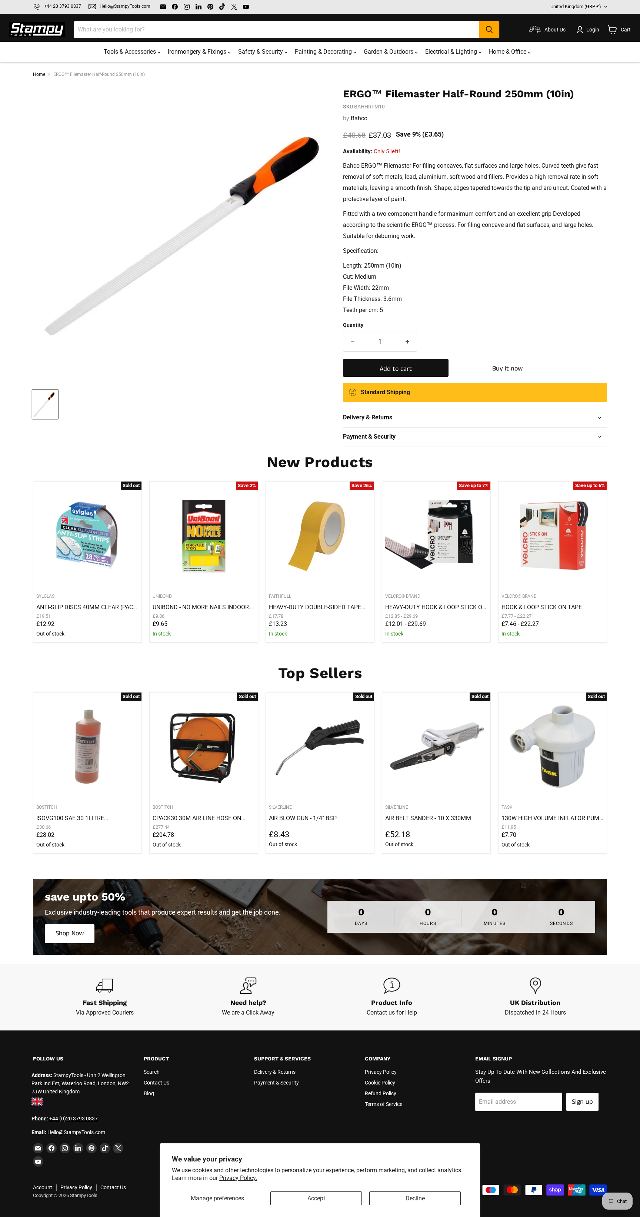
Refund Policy (380, 1093)
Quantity (353, 325)
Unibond (162, 596)
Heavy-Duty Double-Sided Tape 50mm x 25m (315, 607)
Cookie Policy (380, 1083)
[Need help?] (248, 997)
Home (39, 74)
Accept (316, 1198)
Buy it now (507, 368)
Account (42, 1187)
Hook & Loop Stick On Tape (541, 607)
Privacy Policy (381, 1072)
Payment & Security (276, 1083)
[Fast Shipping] (105, 997)
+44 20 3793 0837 (62, 6)
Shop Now (70, 933)
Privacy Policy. (238, 1177)
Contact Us (156, 1083)
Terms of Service (383, 1104)
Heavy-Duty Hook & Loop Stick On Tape (435, 607)
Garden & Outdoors (389, 51)
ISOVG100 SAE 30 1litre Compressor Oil (70, 818)
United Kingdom (575, 6)
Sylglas (45, 596)
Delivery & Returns (275, 1072)
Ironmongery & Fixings (198, 51)
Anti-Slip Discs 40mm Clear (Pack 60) (86, 607)
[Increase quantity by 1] (407, 342)
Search (152, 1072)
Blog (149, 1093)
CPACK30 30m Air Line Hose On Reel (197, 818)
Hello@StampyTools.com (125, 6)
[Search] (489, 29)
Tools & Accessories (130, 51)
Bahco (359, 118)
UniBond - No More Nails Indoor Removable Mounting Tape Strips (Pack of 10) (201, 607)
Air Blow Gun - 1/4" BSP (303, 818)
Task (507, 807)
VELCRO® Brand (402, 596)
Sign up (582, 1102)
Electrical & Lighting (452, 51)
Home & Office (508, 51)
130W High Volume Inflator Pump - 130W (552, 818)
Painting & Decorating (324, 51)
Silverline (280, 807)
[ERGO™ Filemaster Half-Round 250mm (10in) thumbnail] (45, 404)
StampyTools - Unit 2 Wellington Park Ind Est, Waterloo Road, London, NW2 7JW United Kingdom (80, 1083)
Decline (415, 1198)
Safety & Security (261, 51)
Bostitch (46, 807)
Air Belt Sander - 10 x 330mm (428, 818)
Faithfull (280, 596)
